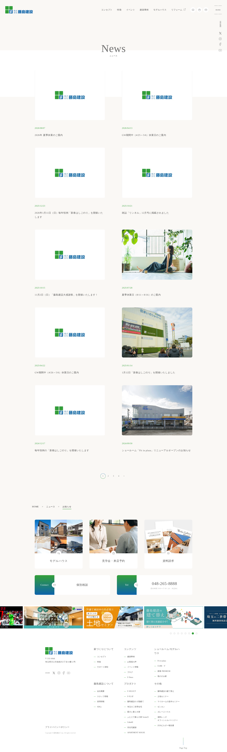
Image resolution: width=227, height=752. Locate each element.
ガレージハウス (164, 712)
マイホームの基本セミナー (169, 702)
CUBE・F (161, 666)
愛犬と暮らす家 (133, 712)
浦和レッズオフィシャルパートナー (168, 718)
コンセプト (106, 10)
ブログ (130, 672)
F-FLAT (130, 696)
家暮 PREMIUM (164, 671)
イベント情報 (132, 667)
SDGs (99, 707)
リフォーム (176, 10)
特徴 (119, 10)
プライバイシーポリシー (57, 727)
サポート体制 (102, 667)
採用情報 (100, 702)
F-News (130, 677)
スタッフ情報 (102, 696)
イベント (130, 10)
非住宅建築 (131, 727)
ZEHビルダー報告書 (166, 725)
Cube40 (130, 722)
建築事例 (144, 10)
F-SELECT (131, 691)
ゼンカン (161, 707)
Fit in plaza (162, 661)
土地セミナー (163, 696)
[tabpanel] (113, 617)
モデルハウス (160, 10)
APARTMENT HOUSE (136, 733)
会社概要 (100, 691)
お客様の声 (131, 662)
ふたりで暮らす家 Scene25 (138, 717)
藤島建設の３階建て (135, 702)
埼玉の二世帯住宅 (134, 707)
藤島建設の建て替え (166, 691)
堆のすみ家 (162, 676)
